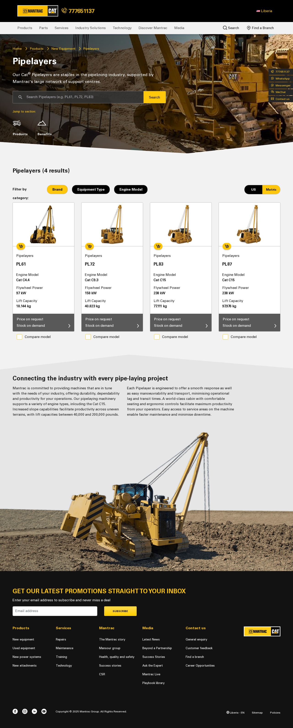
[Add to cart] (20, 246)
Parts (43, 28)
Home (17, 49)
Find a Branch (262, 28)
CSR (102, 674)
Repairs (61, 639)
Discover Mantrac (152, 28)
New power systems (27, 657)
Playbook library (153, 683)
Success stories (110, 665)
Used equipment (24, 648)
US (253, 190)
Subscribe (120, 611)
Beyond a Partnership (157, 648)
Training (61, 657)
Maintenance (64, 648)
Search (233, 28)
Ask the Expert (152, 665)
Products (24, 28)
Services (61, 28)
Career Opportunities (200, 665)
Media (179, 28)
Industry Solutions (90, 28)
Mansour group (109, 648)
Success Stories (153, 657)
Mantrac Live (151, 674)
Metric (271, 190)
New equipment (23, 639)
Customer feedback (199, 648)
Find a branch (195, 657)
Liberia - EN (236, 712)
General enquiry (196, 639)
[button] (264, 11)
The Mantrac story (112, 639)
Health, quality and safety (116, 657)
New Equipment (63, 49)
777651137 (81, 11)
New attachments (25, 665)
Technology (122, 28)
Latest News (151, 639)
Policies (275, 712)
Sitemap (257, 712)
